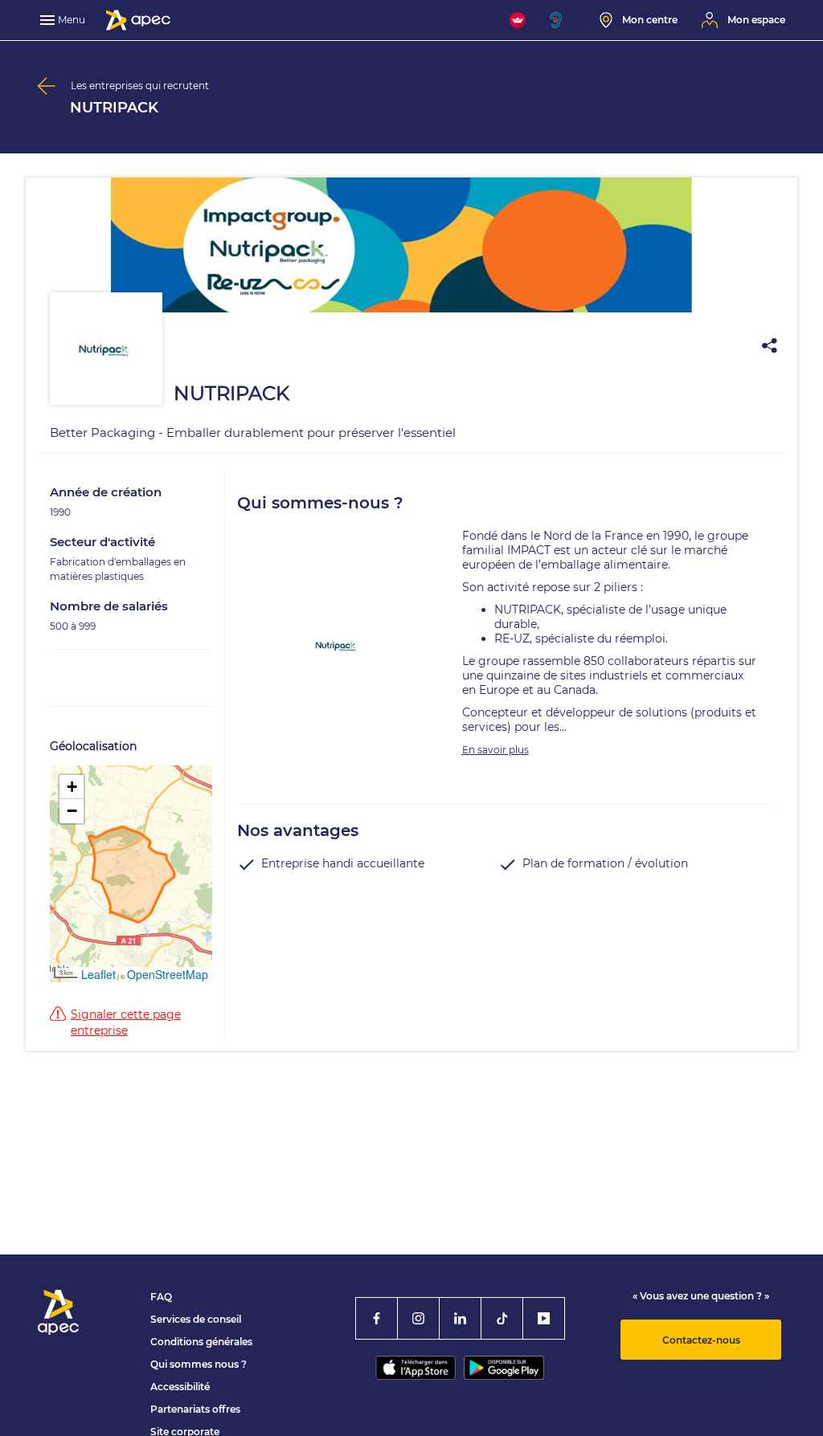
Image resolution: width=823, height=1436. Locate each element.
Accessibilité (180, 1387)
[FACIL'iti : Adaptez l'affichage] (517, 20)
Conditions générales (201, 1342)
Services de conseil (195, 1319)
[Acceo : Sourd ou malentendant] (563, 20)
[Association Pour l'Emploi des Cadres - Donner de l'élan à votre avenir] (138, 20)
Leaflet (98, 974)
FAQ (161, 1297)
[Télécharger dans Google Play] (504, 1368)
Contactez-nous (701, 1340)
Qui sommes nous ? (198, 1364)
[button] (71, 787)
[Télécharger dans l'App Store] (415, 1368)
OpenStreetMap (167, 974)
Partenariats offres (195, 1409)
